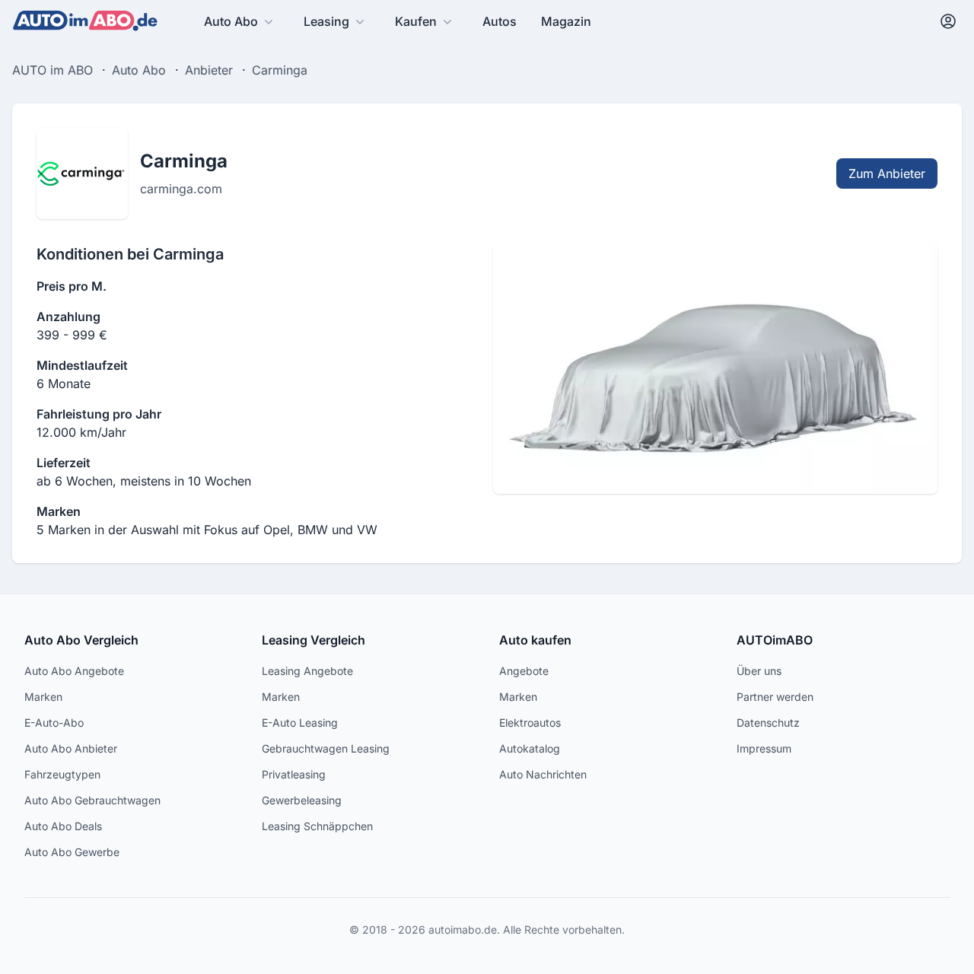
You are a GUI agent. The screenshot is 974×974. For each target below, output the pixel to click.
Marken (43, 696)
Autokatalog (529, 748)
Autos (499, 21)
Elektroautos (530, 722)
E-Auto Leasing (300, 722)
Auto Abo (231, 21)
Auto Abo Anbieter (70, 748)
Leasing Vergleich (313, 640)
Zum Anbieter (886, 173)
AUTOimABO (775, 640)
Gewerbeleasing (302, 800)
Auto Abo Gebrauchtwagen (92, 800)
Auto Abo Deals (63, 826)
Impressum (764, 748)
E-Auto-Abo (54, 722)
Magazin (566, 21)
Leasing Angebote (307, 670)
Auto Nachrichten (543, 774)
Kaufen (416, 21)
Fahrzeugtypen (62, 774)
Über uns (759, 670)
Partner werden (775, 696)
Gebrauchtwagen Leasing (326, 748)
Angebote (524, 670)
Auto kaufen (535, 640)
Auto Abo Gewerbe (71, 851)
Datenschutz (768, 722)
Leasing (326, 21)
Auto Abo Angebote (74, 670)
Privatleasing (294, 774)
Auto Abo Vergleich (81, 640)
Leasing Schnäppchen (317, 826)
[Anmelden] (948, 21)
